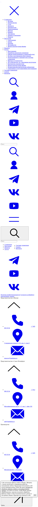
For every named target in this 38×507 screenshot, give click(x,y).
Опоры (10, 41)
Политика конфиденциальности (10, 295)
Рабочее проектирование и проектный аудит (21, 54)
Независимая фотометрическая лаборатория (21, 67)
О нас (9, 24)
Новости (10, 37)
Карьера (10, 32)
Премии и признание (14, 35)
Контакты (7, 73)
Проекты (7, 48)
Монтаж (10, 30)
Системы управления (10, 70)
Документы (11, 34)
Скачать (6, 72)
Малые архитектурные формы (17, 46)
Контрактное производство (16, 64)
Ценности (11, 26)
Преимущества (12, 22)
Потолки (10, 43)
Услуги (6, 49)
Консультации (12, 51)
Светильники (12, 40)
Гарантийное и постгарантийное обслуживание (22, 68)
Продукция (7, 38)
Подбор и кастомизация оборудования (19, 56)
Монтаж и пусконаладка (15, 60)
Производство (12, 27)
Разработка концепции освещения (18, 53)
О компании (8, 19)
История (10, 21)
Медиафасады (12, 45)
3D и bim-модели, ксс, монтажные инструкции (22, 62)
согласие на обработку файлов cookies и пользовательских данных (17, 489)
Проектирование (13, 29)
